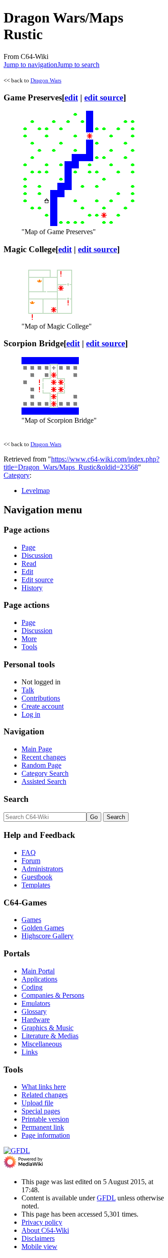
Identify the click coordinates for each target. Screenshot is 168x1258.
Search (16, 799)
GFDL (106, 1198)
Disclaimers (38, 1238)
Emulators (36, 1003)
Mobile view (39, 1246)
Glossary (34, 1011)
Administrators (42, 869)
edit (71, 97)
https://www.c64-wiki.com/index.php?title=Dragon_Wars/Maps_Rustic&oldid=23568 (81, 463)
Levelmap (36, 490)
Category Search (45, 773)
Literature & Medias (50, 1036)
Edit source (37, 580)
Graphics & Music (47, 1028)
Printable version (45, 1119)
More (29, 639)
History (32, 588)
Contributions (41, 698)
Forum (31, 860)
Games (31, 919)
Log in (31, 714)
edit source (103, 97)
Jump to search (78, 64)
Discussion (37, 555)
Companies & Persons (53, 995)
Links (30, 1052)
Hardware (36, 1019)
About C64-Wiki (45, 1230)
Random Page (41, 765)
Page (28, 547)
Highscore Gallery (47, 936)
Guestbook (37, 877)
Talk (28, 690)
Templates (36, 885)
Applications (39, 979)
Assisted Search (44, 781)
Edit (27, 571)
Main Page (37, 749)
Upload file (37, 1103)
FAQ (29, 852)
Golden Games (43, 928)
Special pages (41, 1111)
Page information (46, 1135)
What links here (44, 1087)
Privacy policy (42, 1222)
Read (29, 563)
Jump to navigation (30, 64)
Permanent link (43, 1127)
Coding (32, 987)
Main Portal (38, 971)
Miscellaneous (42, 1044)
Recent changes (44, 757)
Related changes (45, 1095)
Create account (43, 706)
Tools (29, 647)
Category (17, 475)
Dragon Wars (45, 80)
